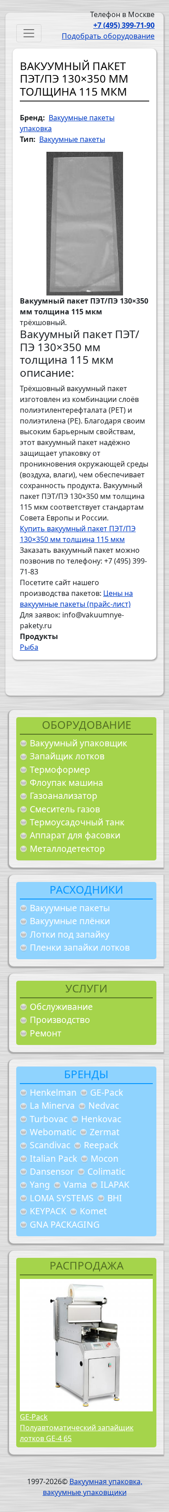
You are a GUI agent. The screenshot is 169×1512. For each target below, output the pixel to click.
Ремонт (45, 1033)
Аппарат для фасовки (75, 835)
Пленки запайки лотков (80, 947)
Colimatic (106, 1171)
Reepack (101, 1145)
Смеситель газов (65, 809)
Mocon (105, 1158)
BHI (114, 1198)
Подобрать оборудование (108, 36)
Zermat (104, 1132)
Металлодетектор (67, 848)
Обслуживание (61, 1006)
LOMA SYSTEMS (62, 1198)
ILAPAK (114, 1184)
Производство (60, 1019)
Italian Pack (53, 1158)
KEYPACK (48, 1211)
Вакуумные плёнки (70, 921)
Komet (93, 1211)
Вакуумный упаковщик (78, 743)
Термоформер (60, 769)
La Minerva (52, 1105)
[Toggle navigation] (28, 33)
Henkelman (53, 1092)
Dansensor (52, 1171)
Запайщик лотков (67, 756)
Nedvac (103, 1105)
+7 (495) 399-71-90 (124, 25)
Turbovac (49, 1119)
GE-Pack (106, 1092)
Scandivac (50, 1145)
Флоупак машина (66, 782)
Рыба (29, 647)
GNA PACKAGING (65, 1224)
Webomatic (53, 1132)
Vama (75, 1184)
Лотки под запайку (70, 934)
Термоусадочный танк (77, 822)
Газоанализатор (63, 795)
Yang (40, 1184)
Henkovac (101, 1119)
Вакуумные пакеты (70, 907)
